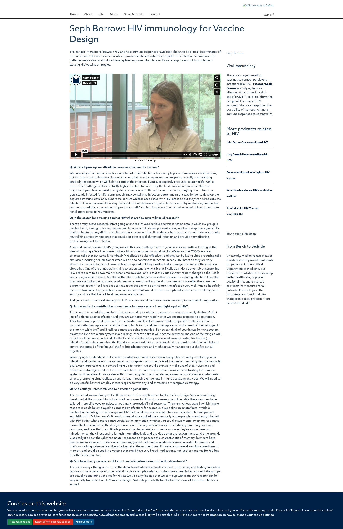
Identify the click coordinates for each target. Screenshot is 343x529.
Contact (154, 14)
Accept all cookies (20, 522)
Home (74, 14)
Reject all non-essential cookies (53, 522)
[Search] (274, 15)
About (88, 14)
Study (114, 14)
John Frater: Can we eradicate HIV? (247, 142)
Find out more (84, 522)
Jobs (101, 14)
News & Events (133, 14)
